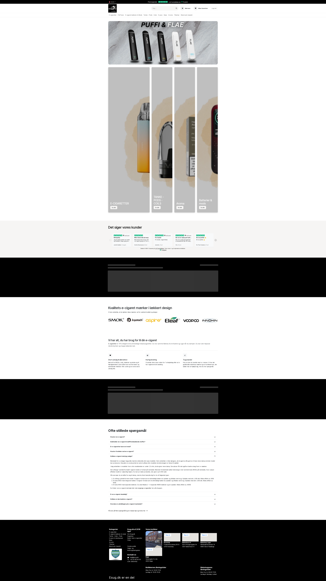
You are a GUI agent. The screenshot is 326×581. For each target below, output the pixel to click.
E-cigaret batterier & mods (117, 534)
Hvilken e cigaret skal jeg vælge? (121, 456)
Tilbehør (112, 544)
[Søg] (176, 8)
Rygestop (130, 536)
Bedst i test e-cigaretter (134, 538)
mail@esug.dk (134, 557)
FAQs (129, 540)
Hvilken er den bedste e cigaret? (121, 499)
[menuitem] (112, 15)
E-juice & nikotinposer (116, 538)
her (114, 368)
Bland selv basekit (115, 546)
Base (110, 540)
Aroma (111, 542)
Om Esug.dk (131, 534)
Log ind (214, 8)
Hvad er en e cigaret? (117, 437)
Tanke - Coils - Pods (115, 536)
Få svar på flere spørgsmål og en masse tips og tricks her (127, 511)
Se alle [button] (114, 207)
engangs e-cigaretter (144, 488)
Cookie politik (131, 546)
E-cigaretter (113, 532)
